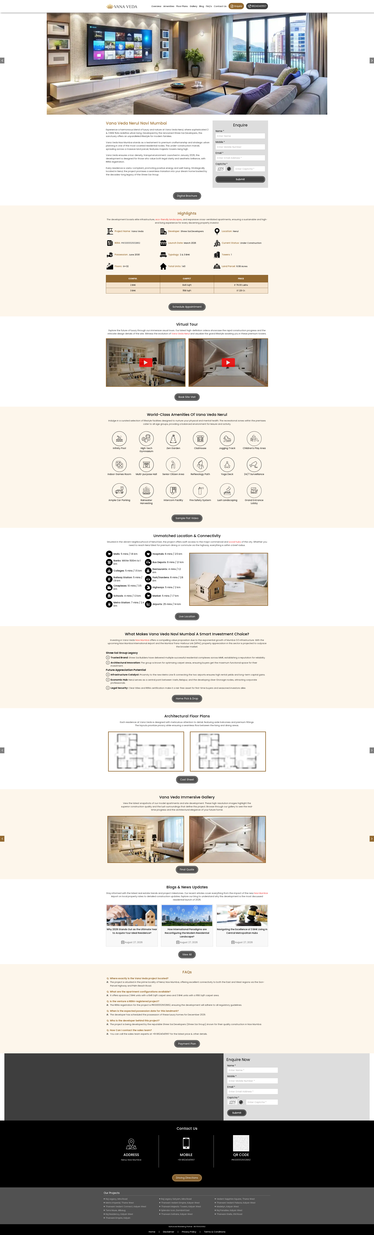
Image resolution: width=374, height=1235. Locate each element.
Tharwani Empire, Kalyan (118, 1217)
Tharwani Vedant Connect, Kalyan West (126, 1206)
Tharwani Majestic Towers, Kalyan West (181, 1206)
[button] (2, 60)
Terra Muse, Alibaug (115, 1210)
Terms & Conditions (214, 1231)
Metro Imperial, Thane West (120, 1202)
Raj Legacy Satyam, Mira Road (176, 1198)
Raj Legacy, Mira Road (116, 1198)
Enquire (238, 6)
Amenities (168, 6)
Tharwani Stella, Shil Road (229, 1214)
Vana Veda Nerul (181, 333)
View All (187, 954)
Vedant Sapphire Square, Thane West (236, 1198)
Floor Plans (182, 6)
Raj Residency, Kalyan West (119, 1214)
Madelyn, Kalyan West (228, 1206)
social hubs (235, 541)
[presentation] (2, 750)
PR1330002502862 (130, 242)
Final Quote (187, 869)
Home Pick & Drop (187, 698)
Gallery (193, 6)
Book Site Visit (187, 397)
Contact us (220, 6)
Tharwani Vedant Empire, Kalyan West (180, 1202)
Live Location (187, 616)
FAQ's (209, 6)
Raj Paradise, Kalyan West (229, 1210)
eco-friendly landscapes (168, 219)
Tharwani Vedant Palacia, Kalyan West (236, 1202)
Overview (156, 6)
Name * (219, 131)
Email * (219, 153)
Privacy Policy (189, 1231)
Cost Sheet (187, 779)
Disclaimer (168, 1231)
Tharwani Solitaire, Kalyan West (177, 1214)
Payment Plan (187, 1043)
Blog (201, 6)
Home (152, 1231)
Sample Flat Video (187, 518)
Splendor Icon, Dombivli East (175, 1210)
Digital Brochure (187, 196)
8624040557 (259, 6)
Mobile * (220, 142)
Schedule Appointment (187, 307)
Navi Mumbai (142, 640)
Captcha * (221, 164)
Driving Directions (187, 1178)
